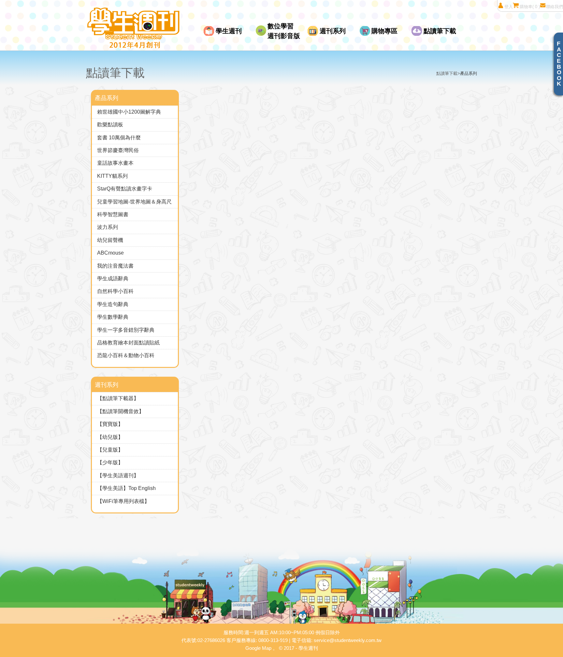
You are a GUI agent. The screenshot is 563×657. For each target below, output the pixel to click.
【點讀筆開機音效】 (120, 411)
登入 (508, 6)
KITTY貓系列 (112, 176)
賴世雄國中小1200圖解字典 (129, 112)
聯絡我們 (554, 6)
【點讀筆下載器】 (118, 398)
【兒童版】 (110, 450)
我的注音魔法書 (115, 266)
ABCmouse (110, 253)
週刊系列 (333, 31)
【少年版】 (110, 462)
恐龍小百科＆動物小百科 (125, 355)
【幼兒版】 (110, 437)
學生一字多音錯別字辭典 (125, 330)
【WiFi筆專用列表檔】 (123, 501)
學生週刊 (229, 31)
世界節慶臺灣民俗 (118, 150)
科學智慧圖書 (112, 214)
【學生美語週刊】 (118, 475)
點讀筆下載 (440, 31)
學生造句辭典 (112, 304)
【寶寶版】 (110, 424)
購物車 (530, 6)
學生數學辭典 (112, 317)
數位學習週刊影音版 (283, 30)
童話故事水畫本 (115, 163)
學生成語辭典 (112, 278)
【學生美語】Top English (126, 488)
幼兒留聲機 (110, 240)
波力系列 (107, 227)
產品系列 (468, 73)
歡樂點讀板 (110, 124)
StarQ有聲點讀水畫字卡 (124, 188)
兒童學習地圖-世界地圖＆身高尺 (134, 201)
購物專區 (384, 31)
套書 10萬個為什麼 (119, 137)
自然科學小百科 (115, 291)
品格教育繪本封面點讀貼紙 (128, 342)
